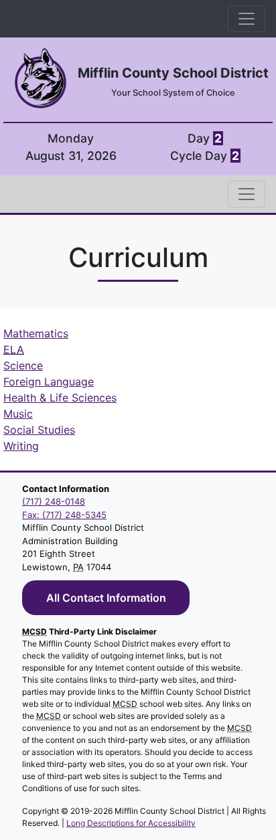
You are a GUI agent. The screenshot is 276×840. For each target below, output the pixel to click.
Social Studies (39, 429)
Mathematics (35, 333)
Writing (21, 445)
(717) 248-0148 (53, 501)
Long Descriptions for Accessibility (131, 823)
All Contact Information (106, 597)
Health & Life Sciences (60, 397)
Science (23, 365)
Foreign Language (48, 381)
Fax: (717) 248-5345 (64, 514)
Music (18, 413)
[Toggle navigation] (246, 18)
